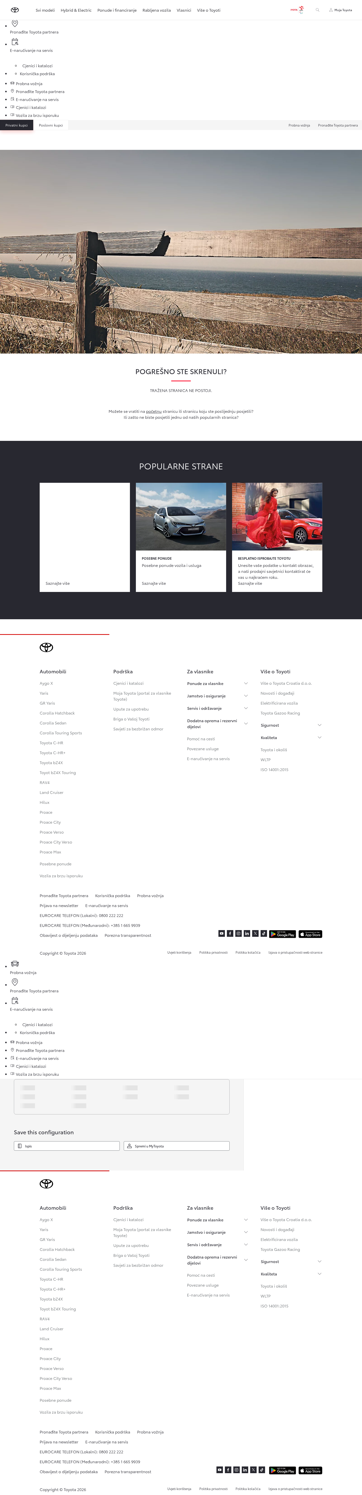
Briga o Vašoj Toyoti (131, 718)
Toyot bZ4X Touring (58, 772)
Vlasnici (184, 10)
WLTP (266, 759)
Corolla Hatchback (57, 712)
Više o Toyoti (208, 10)
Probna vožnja (299, 125)
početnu (154, 411)
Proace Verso (52, 832)
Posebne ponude (55, 863)
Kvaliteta (269, 737)
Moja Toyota (343, 10)
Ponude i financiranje (117, 10)
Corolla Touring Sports (61, 732)
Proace (46, 812)
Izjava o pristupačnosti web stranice (295, 952)
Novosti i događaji (277, 693)
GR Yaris (47, 703)
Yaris (44, 693)
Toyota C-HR (51, 742)
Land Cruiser (51, 792)
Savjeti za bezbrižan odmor (138, 728)
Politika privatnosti (213, 952)
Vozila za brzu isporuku (61, 875)
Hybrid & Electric (76, 10)
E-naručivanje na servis (208, 758)
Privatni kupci (16, 125)
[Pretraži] (318, 10)
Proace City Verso (56, 842)
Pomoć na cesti (201, 738)
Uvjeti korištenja (179, 952)
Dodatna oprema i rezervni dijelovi (212, 723)
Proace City (50, 822)
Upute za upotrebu (131, 709)
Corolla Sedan (53, 722)
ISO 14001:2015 (274, 769)
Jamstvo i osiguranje (206, 695)
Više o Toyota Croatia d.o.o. (286, 683)
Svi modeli (45, 10)
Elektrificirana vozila (279, 703)
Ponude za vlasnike (205, 683)
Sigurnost (270, 725)
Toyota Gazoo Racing (280, 712)
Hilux (44, 802)
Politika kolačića (248, 952)
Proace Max (50, 851)
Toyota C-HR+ (52, 752)
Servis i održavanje (204, 708)
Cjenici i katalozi (128, 683)
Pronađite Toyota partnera (338, 125)
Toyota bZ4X (51, 762)
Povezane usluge (203, 748)
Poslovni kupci (51, 125)
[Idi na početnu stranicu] (15, 10)
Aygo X (46, 683)
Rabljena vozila (157, 10)
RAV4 (45, 782)
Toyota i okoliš (274, 749)
